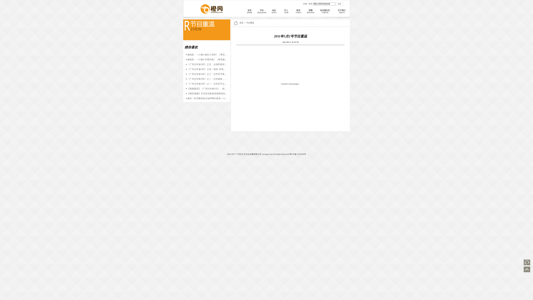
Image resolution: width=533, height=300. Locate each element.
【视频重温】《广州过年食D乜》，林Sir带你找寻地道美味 (216, 89)
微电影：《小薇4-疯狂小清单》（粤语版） (208, 54)
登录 (310, 4)
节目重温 (250, 23)
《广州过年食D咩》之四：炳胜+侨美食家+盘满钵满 (212, 69)
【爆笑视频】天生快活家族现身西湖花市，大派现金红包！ (216, 93)
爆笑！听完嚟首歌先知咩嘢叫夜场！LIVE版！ (209, 98)
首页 (241, 23)
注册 (305, 4)
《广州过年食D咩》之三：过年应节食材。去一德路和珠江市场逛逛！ (221, 74)
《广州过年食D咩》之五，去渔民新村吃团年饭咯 (211, 64)
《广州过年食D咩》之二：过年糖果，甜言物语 (210, 79)
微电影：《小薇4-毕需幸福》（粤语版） (207, 59)
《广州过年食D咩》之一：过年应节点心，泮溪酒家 (212, 84)
